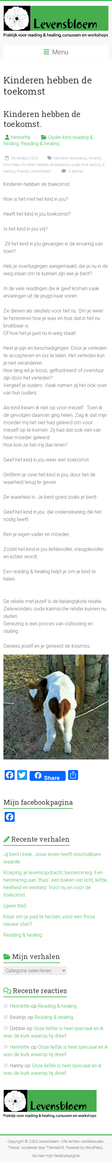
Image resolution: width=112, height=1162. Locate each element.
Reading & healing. (23, 935)
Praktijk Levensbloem (34, 171)
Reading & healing (40, 143)
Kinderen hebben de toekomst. (42, 119)
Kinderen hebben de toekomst (45, 165)
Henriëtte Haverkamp (70, 158)
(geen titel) (14, 906)
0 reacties (76, 171)
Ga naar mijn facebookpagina (56, 1156)
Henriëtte (20, 137)
